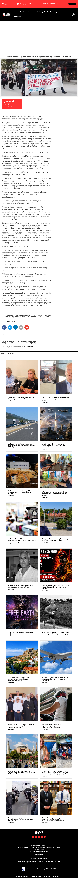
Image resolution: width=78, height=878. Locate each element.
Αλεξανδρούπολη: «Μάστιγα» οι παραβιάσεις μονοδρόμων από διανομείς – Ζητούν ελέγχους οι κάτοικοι (55, 725)
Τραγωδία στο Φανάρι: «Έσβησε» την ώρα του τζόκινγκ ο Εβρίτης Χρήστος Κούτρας (55, 633)
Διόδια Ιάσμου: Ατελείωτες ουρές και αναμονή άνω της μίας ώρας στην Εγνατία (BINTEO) (21, 445)
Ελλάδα (46, 12)
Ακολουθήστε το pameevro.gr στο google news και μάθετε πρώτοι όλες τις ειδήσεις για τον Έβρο (27, 316)
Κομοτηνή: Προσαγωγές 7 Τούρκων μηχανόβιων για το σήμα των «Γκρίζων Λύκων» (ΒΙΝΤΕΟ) (20, 819)
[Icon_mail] (69, 4)
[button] (74, 14)
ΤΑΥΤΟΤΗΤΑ (39, 855)
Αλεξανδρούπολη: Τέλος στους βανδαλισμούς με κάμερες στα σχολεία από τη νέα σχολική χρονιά (22, 540)
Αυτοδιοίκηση (32, 12)
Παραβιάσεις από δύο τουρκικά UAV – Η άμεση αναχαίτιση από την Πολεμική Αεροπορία (55, 679)
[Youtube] (76, 4)
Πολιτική (40, 12)
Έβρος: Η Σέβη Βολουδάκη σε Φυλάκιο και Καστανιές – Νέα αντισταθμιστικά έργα (21, 398)
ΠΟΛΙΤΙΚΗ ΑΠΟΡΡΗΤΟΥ (35, 862)
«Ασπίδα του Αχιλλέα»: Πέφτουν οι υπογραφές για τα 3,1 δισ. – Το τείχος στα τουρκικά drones (55, 445)
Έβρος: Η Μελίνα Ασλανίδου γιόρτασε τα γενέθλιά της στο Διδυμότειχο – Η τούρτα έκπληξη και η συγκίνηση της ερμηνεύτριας (55, 772)
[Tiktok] (73, 4)
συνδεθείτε (28, 347)
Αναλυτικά (11, 401)
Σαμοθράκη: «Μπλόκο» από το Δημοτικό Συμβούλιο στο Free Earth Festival (21, 633)
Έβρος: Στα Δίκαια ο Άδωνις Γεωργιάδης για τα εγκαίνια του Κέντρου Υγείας (56, 539)
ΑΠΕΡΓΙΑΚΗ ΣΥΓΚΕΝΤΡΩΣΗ (35, 333)
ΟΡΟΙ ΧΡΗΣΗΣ (22, 862)
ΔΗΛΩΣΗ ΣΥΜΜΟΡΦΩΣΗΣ (39, 858)
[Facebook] (71, 4)
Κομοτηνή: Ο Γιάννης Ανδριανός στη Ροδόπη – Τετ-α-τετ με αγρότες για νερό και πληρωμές (56, 398)
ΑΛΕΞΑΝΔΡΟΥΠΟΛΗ (13, 333)
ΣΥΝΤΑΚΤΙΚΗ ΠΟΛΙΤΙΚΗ (52, 862)
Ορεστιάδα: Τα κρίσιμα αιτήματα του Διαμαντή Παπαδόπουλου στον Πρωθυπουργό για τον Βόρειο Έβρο (53, 819)
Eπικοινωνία (17, 16)
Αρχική (16, 12)
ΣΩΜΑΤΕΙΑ (9, 336)
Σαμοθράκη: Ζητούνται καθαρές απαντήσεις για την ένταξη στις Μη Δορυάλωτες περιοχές (19, 679)
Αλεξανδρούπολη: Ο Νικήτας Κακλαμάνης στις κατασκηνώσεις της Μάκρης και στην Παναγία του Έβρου (21, 725)
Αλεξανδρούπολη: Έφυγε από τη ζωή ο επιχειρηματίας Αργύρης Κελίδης (20, 586)
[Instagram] (74, 4)
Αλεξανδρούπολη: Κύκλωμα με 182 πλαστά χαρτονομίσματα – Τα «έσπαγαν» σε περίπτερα (22, 492)
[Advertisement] (39, 36)
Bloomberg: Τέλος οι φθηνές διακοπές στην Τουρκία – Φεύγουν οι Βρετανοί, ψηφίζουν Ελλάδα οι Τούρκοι (22, 772)
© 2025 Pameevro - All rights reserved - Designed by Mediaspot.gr (39, 876)
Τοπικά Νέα (23, 12)
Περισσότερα (54, 12)
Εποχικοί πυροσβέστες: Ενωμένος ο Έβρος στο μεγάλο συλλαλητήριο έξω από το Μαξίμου (55, 587)
